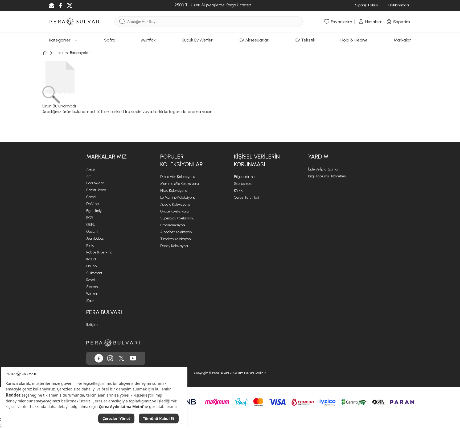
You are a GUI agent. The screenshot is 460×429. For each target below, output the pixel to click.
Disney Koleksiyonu (174, 246)
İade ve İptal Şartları (323, 169)
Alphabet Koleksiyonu (176, 232)
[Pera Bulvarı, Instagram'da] (110, 358)
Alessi (90, 169)
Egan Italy (94, 211)
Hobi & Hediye (354, 40)
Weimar (92, 293)
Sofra (109, 40)
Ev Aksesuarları (254, 40)
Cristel (91, 197)
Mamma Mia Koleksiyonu (179, 183)
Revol (90, 280)
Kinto (90, 245)
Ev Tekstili (305, 40)
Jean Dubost (95, 238)
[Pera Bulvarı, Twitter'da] (121, 358)
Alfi (88, 176)
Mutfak (148, 40)
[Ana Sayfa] (49, 53)
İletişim (91, 324)
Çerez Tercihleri (246, 197)
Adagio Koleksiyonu (175, 204)
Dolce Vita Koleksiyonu (177, 176)
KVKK (238, 190)
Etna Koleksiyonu (173, 225)
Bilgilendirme (244, 176)
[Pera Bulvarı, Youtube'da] (133, 358)
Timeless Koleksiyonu (176, 239)
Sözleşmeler (244, 183)
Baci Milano (95, 183)
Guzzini (92, 231)
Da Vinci (92, 204)
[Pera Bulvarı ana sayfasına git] (112, 343)
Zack (90, 300)
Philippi (91, 266)
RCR (89, 217)
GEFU (91, 224)
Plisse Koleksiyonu (173, 190)
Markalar (402, 40)
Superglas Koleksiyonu (177, 218)
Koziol (91, 259)
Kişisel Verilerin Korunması (257, 160)
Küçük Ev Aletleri (197, 40)
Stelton (92, 287)
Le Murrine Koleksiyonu (177, 197)
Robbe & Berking (99, 252)
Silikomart (94, 273)
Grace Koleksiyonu (174, 211)
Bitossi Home (96, 190)
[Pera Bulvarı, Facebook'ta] (99, 358)
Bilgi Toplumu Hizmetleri (327, 176)
